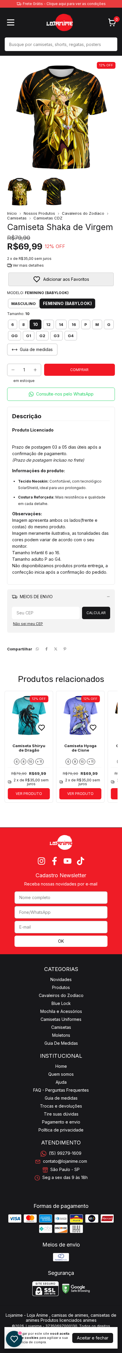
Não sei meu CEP (28, 623)
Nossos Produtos (39, 213)
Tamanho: (18, 313)
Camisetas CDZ (47, 218)
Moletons (61, 1035)
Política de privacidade (61, 1129)
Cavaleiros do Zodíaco (83, 213)
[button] (61, 394)
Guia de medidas (61, 1098)
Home (61, 1066)
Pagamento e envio (61, 1121)
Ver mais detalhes (28, 265)
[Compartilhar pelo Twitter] (56, 649)
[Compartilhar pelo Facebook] (46, 649)
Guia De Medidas (61, 1043)
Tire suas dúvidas (61, 1113)
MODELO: (38, 293)
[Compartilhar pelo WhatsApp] (37, 649)
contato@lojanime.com (65, 1161)
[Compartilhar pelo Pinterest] (65, 649)
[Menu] (11, 22)
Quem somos (61, 1074)
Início (12, 213)
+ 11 (39, 761)
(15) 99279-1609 (65, 1153)
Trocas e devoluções (61, 1105)
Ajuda (61, 1082)
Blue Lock (61, 1003)
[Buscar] (110, 44)
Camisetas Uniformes (61, 1019)
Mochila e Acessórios (61, 1011)
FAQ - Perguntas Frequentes (61, 1090)
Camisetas (17, 218)
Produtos (61, 987)
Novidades (61, 979)
